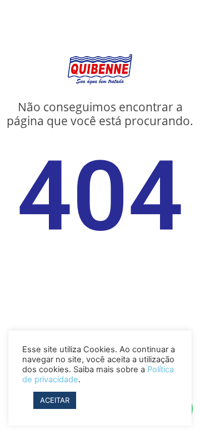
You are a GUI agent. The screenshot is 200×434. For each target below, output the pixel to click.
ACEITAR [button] (54, 400)
